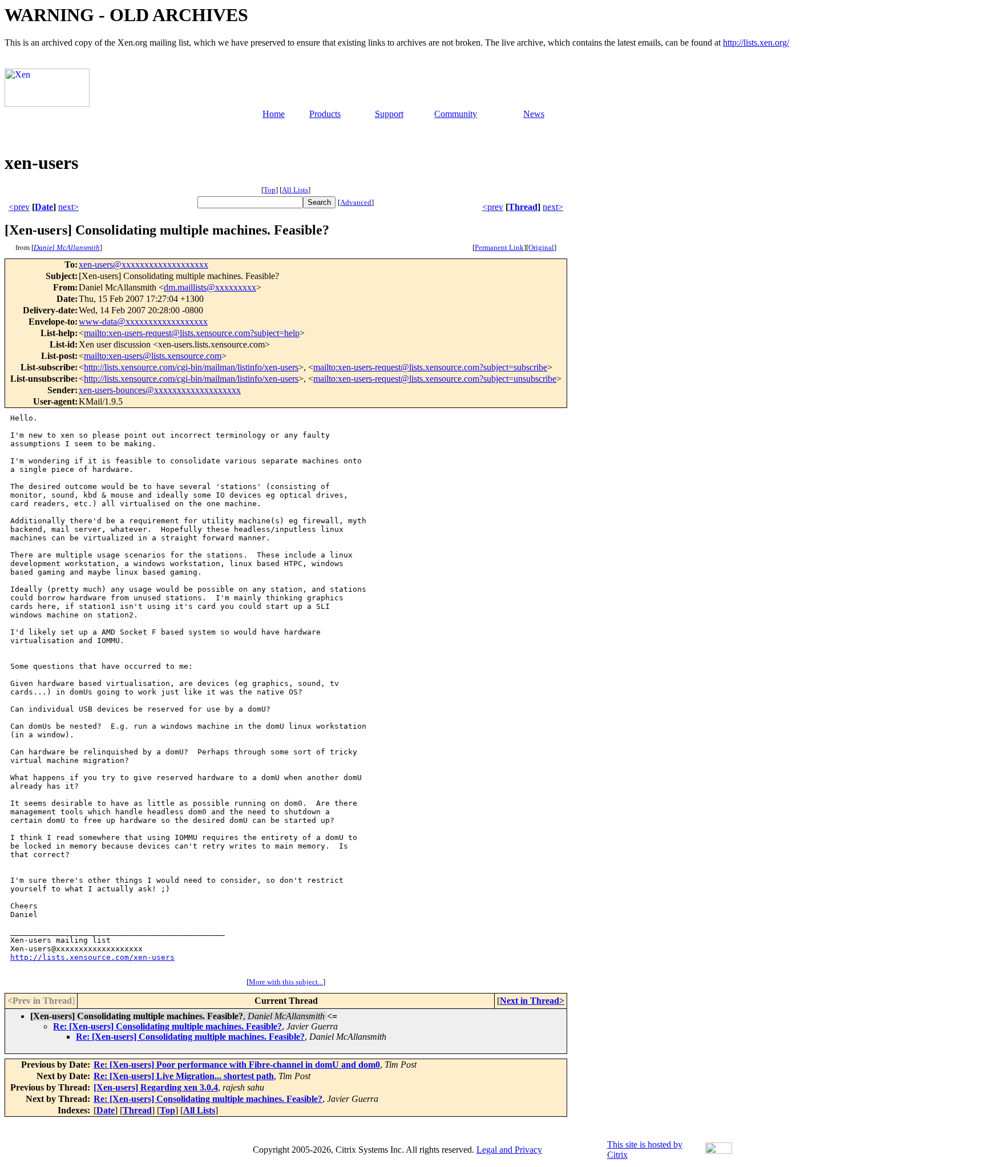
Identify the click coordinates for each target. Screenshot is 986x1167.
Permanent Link (499, 247)
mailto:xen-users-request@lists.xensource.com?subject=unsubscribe (434, 378)
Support (389, 114)
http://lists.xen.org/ (756, 42)
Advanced (355, 202)
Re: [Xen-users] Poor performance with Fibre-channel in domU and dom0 (237, 1064)
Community (455, 114)
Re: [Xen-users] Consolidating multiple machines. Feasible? (167, 1026)
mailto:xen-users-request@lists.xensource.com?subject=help (192, 333)
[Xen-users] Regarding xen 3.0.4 (156, 1087)
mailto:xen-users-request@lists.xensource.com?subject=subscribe (430, 367)
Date (44, 207)
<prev (19, 207)
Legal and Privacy (509, 1149)
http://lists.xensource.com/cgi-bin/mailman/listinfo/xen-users (191, 367)
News (533, 114)
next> (68, 207)
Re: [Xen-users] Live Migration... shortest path (184, 1076)
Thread (523, 207)
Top (270, 189)
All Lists (295, 189)
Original (541, 247)
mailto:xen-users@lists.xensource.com (152, 356)
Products (325, 114)
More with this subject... (286, 982)
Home (273, 114)
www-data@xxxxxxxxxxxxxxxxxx (143, 321)
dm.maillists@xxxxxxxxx (210, 287)
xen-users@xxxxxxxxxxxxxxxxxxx (143, 264)
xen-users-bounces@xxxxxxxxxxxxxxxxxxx (160, 390)
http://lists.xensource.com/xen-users (92, 957)
